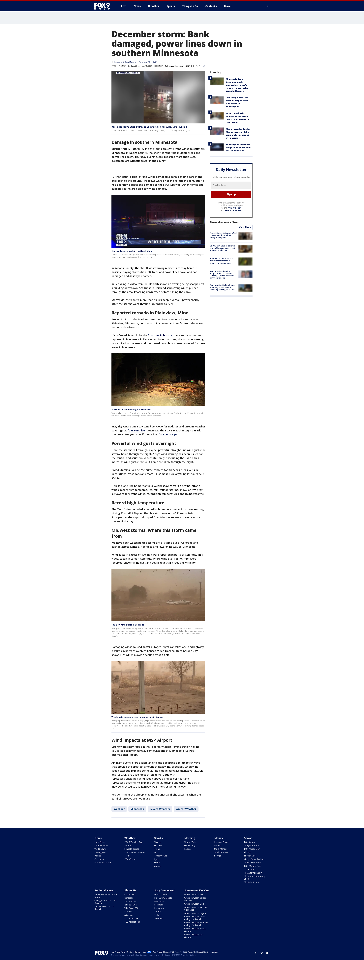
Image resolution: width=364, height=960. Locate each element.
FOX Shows (249, 842)
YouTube (158, 918)
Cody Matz (129, 62)
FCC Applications (132, 921)
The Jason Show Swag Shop (254, 877)
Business (218, 845)
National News (101, 845)
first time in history (160, 335)
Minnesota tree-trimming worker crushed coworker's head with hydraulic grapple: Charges (237, 85)
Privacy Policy (234, 207)
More (227, 6)
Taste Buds (249, 869)
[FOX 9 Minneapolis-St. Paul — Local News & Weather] (103, 6)
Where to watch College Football (195, 899)
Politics (97, 855)
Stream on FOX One (196, 890)
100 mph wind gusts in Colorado (127, 624)
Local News (99, 842)
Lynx (156, 859)
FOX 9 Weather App (133, 842)
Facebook (158, 904)
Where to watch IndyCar (195, 913)
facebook (256, 953)
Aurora (157, 866)
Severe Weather (160, 809)
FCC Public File (131, 918)
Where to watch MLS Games (194, 935)
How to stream (161, 894)
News (98, 838)
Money (218, 838)
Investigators (100, 852)
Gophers (158, 845)
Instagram (159, 908)
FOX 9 (113, 66)
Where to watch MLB (194, 903)
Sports (158, 838)
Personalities (130, 901)
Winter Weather (186, 809)
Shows (248, 838)
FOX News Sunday (102, 862)
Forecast (128, 845)
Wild (156, 852)
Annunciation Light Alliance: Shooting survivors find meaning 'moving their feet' (222, 287)
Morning (189, 838)
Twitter (157, 911)
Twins (157, 849)
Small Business (221, 852)
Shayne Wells (190, 842)
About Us (130, 890)
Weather (122, 66)
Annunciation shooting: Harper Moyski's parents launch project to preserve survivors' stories (222, 274)
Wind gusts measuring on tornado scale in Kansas (137, 717)
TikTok (157, 915)
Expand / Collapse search (268, 6)
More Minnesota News (224, 222)
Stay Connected (164, 890)
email (267, 953)
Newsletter (159, 901)
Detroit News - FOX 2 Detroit (104, 907)
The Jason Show (251, 845)
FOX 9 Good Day (252, 849)
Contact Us (129, 894)
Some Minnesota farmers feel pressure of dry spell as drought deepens (223, 235)
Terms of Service (233, 210)
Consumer (99, 859)
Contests (128, 897)
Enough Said (250, 855)
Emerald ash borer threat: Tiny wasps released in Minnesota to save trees (221, 260)
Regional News (103, 890)
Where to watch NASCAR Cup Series (195, 908)
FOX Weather (130, 859)
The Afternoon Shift (253, 872)
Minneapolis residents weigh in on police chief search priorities (238, 147)
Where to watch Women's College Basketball (196, 924)
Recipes (187, 849)
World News (100, 849)
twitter (261, 953)
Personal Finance (222, 842)
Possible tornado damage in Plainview (131, 409)
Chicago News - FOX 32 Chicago (105, 901)
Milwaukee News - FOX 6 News (105, 895)
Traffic (127, 855)
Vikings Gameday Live (254, 859)
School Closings (131, 849)
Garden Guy (189, 845)
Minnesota (137, 809)
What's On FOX (131, 908)
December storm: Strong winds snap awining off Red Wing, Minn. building (149, 126)
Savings (217, 855)
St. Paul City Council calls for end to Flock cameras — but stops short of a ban (222, 247)
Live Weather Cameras (134, 852)
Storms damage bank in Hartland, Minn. (131, 251)
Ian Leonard (119, 62)
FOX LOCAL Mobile (163, 897)
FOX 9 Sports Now (252, 866)
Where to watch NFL (193, 894)
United (157, 862)
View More (245, 227)
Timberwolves (160, 855)
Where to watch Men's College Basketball (194, 918)
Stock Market (220, 849)
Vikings (157, 842)
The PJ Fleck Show (252, 862)
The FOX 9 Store (251, 882)
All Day (247, 852)
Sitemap (128, 911)
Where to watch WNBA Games (195, 930)
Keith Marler (139, 62)
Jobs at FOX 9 (130, 904)
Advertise (128, 915)
